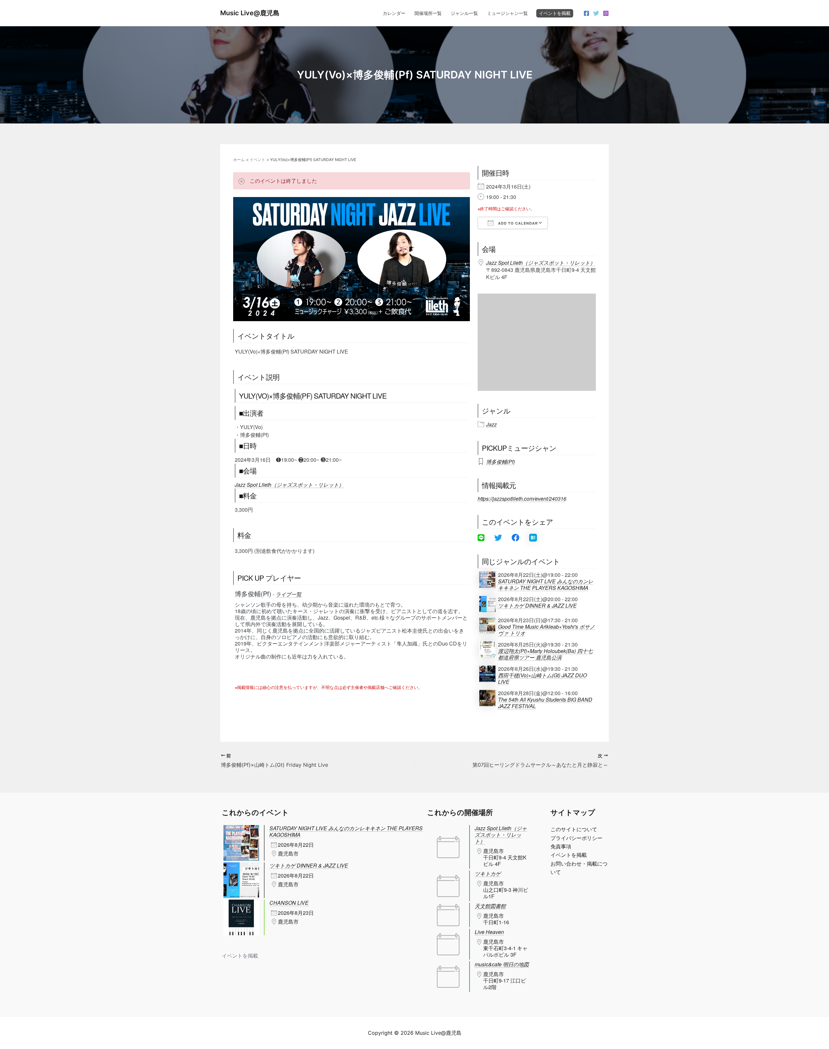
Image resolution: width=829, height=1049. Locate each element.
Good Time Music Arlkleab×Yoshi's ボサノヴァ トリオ (546, 630)
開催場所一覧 (428, 13)
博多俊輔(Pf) (500, 461)
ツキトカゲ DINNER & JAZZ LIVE (537, 605)
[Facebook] (586, 13)
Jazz (491, 424)
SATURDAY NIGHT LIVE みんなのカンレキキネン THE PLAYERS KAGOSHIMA (545, 584)
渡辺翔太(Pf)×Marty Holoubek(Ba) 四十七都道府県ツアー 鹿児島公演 (545, 654)
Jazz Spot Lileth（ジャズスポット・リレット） (289, 484)
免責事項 (561, 846)
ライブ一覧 (288, 594)
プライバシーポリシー (576, 838)
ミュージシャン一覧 (507, 13)
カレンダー (394, 13)
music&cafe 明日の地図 (502, 964)
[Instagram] (606, 13)
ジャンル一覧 (464, 13)
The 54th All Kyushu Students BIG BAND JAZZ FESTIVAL (545, 702)
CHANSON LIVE (289, 902)
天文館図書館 (490, 906)
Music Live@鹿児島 (249, 13)
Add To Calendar (517, 223)
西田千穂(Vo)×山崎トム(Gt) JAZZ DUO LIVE (542, 678)
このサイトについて (574, 829)
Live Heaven (489, 932)
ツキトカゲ (488, 873)
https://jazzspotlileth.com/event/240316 (522, 498)
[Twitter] (596, 13)
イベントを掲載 (555, 13)
